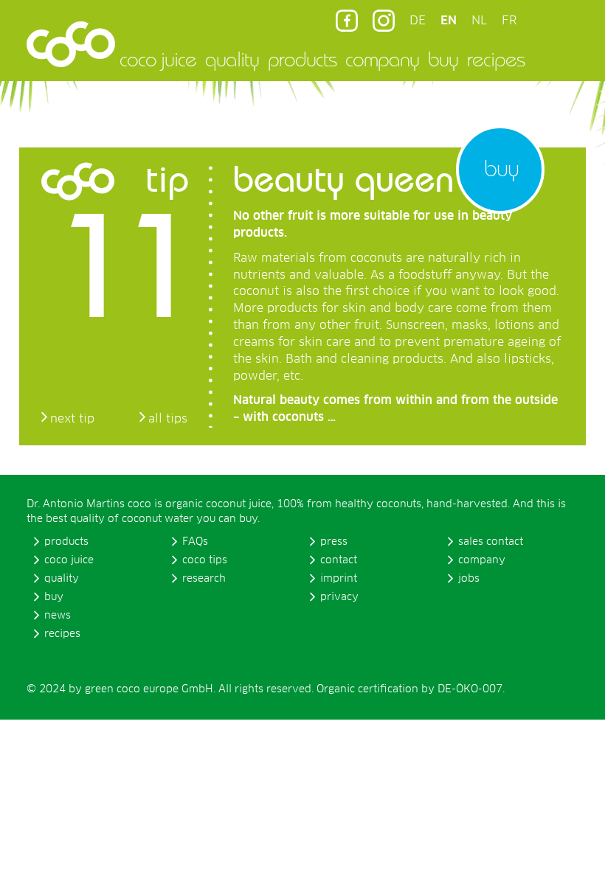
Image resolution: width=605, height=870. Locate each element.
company (382, 59)
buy (443, 59)
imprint (338, 579)
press (334, 542)
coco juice (158, 59)
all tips (167, 419)
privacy (339, 597)
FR (509, 21)
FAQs (195, 542)
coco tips (204, 560)
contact (338, 560)
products (302, 59)
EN (448, 21)
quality (232, 59)
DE (417, 21)
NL (479, 21)
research (204, 579)
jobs (469, 579)
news (57, 615)
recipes (496, 59)
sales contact (490, 542)
